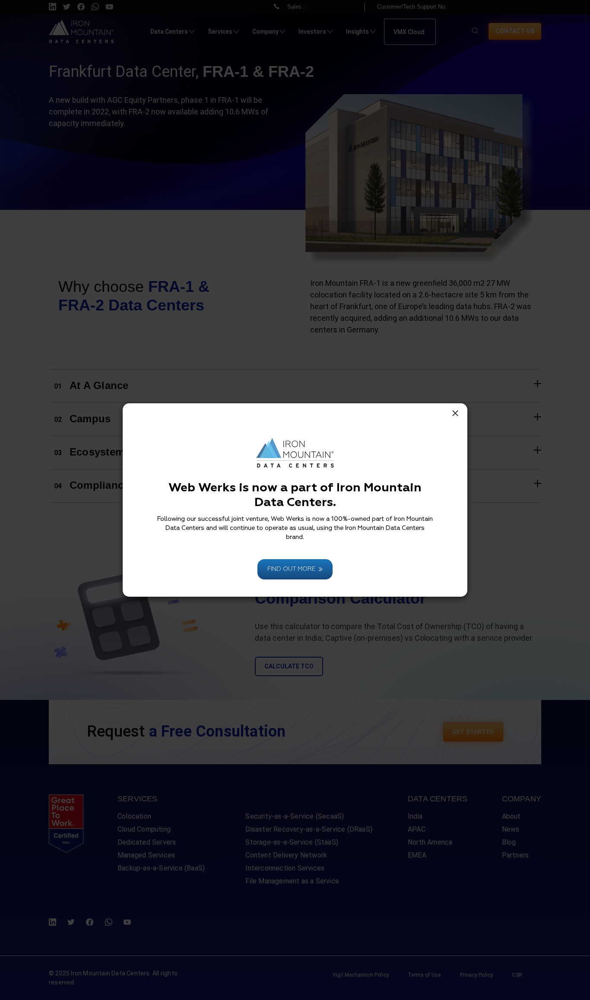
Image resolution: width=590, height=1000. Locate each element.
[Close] (455, 413)
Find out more (291, 569)
